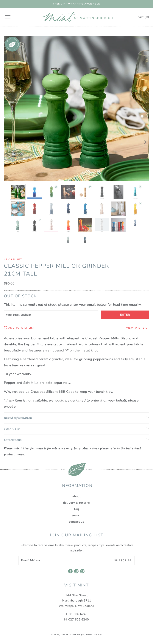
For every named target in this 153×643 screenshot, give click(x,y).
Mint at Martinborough (72, 634)
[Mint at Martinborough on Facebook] (70, 572)
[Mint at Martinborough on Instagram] (76, 572)
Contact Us (76, 522)
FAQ (76, 509)
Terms (89, 634)
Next (145, 139)
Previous (8, 139)
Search (77, 515)
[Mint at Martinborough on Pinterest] (82, 572)
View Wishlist (137, 328)
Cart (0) (143, 17)
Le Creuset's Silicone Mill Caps (50, 391)
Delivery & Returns (76, 503)
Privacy (98, 634)
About (76, 496)
